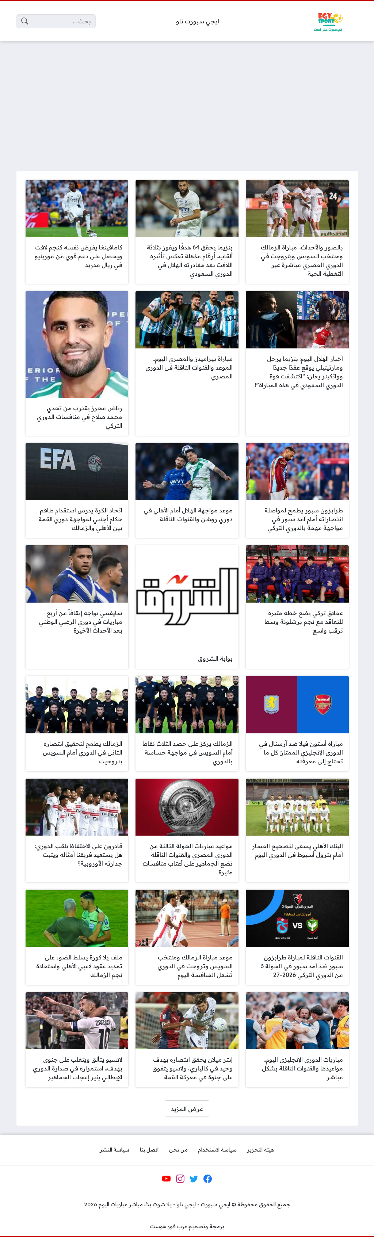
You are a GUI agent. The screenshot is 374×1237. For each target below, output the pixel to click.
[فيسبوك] (207, 1179)
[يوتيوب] (166, 1179)
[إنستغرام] (180, 1179)
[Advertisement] (187, 101)
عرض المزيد (187, 1108)
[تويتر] (194, 1179)
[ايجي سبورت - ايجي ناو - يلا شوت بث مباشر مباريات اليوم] (328, 21)
